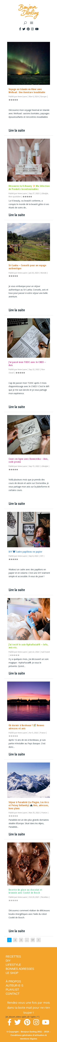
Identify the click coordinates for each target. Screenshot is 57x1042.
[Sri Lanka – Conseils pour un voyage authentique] (28, 242)
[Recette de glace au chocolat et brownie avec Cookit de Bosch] (28, 863)
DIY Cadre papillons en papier (25, 551)
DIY (41, 556)
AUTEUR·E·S (14, 985)
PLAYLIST (12, 989)
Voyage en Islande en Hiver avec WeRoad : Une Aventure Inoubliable (27, 91)
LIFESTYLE (13, 964)
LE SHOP (12, 973)
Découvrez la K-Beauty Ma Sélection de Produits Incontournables (29, 187)
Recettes (44, 897)
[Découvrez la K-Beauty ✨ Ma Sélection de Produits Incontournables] (28, 160)
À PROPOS (13, 981)
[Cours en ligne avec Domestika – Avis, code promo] (28, 434)
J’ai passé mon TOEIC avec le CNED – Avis (27, 363)
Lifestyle (44, 193)
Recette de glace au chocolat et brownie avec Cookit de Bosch (25, 891)
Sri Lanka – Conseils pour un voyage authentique (27, 267)
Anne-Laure (22, 96)
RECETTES (13, 956)
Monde (43, 273)
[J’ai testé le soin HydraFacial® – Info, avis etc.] (28, 619)
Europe (43, 96)
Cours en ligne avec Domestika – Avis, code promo (28, 460)
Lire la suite (17, 130)
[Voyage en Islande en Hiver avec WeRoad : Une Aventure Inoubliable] (28, 63)
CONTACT (12, 993)
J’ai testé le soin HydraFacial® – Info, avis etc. (28, 646)
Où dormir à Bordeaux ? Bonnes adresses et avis (26, 727)
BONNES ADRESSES (20, 968)
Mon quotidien (15, 196)
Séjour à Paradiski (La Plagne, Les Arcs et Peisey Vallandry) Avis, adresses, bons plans (29, 805)
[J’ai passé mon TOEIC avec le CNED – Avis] (28, 338)
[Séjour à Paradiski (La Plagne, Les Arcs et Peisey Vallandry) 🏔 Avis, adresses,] (28, 780)
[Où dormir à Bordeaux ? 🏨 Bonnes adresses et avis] (28, 701)
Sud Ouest (45, 652)
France (43, 732)
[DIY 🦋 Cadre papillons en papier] (28, 529)
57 (33, 939)
